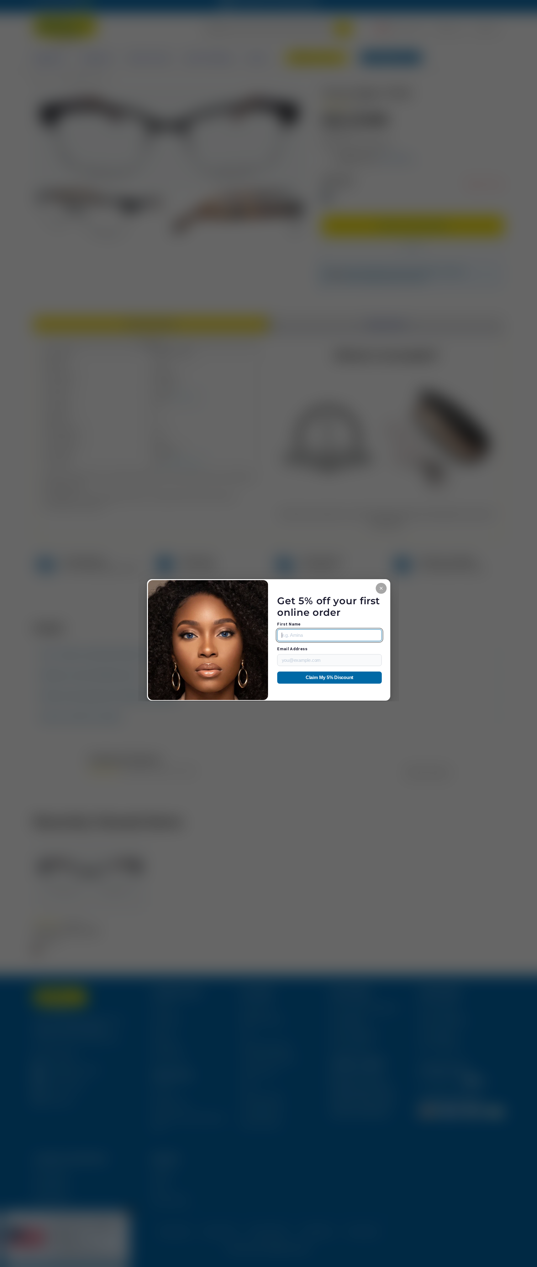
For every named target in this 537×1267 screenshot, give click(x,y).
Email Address (292, 648)
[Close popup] (381, 588)
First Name (289, 624)
